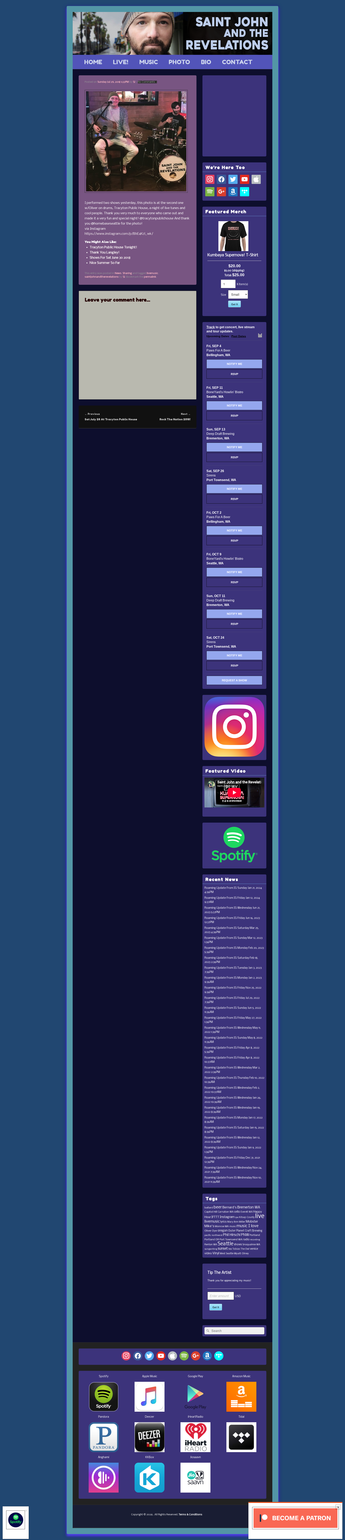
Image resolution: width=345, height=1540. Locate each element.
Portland (255, 1235)
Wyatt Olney (241, 1253)
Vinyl (215, 1253)
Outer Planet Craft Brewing (245, 1230)
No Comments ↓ (147, 82)
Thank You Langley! (104, 252)
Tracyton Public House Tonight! (113, 247)
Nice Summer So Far (105, 263)
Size (223, 295)
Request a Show (234, 680)
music (232, 1226)
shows (238, 1244)
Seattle (225, 1244)
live (259, 1216)
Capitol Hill (210, 1211)
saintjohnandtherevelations (102, 277)
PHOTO (179, 62)
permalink (150, 277)
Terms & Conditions (190, 1514)
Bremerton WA (248, 1207)
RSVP (234, 374)
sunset (223, 1249)
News (118, 273)
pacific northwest (213, 1235)
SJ (134, 82)
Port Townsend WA (231, 1239)
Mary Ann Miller (236, 1222)
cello (237, 1211)
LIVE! (120, 62)
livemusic (152, 273)
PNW (245, 1235)
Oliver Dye (210, 1230)
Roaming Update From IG (220, 888)
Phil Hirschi (231, 1235)
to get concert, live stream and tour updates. (230, 329)
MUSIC (148, 62)
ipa (236, 1217)
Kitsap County (247, 1217)
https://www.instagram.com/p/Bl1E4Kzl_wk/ (119, 234)
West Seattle (226, 1253)
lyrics (223, 1221)
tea (230, 1249)
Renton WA (210, 1244)
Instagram (227, 1217)
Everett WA (247, 1212)
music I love (248, 1226)
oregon (223, 1230)
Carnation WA (225, 1212)
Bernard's (229, 1207)
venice (254, 1248)
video (208, 1253)
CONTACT (237, 62)
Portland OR (211, 1239)
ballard (208, 1207)
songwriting (210, 1249)
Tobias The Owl (240, 1249)
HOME (93, 62)
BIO (206, 62)
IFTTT (215, 1217)
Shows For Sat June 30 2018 (110, 258)
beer (218, 1207)
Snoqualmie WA (251, 1244)
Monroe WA (222, 1226)
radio (246, 1239)
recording (255, 1239)
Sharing (127, 273)
